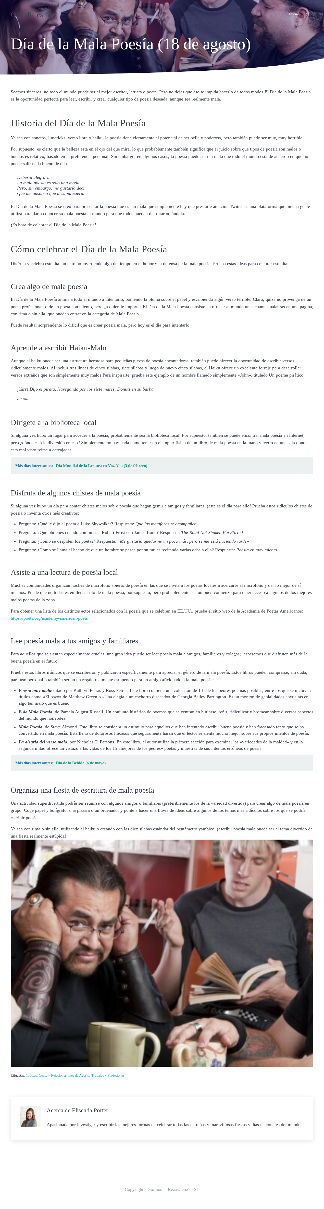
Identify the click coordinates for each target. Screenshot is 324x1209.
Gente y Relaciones (52, 1075)
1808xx (31, 1075)
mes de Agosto (78, 1075)
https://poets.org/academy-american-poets (49, 618)
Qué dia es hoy (34, 14)
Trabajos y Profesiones (107, 1075)
